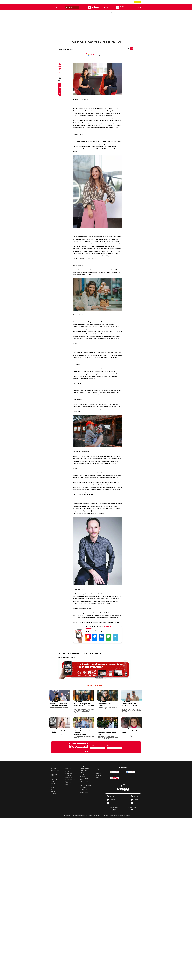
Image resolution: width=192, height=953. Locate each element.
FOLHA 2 (99, 13)
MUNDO (117, 13)
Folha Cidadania (69, 777)
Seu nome (92, 745)
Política (53, 785)
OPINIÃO (127, 13)
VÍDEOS (139, 13)
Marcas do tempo (84, 792)
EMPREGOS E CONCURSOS (77, 13)
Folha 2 (52, 781)
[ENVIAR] (123, 748)
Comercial (82, 772)
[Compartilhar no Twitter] (60, 90)
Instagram (98, 773)
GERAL (122, 13)
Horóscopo (82, 776)
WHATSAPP (53, 13)
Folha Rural (53, 793)
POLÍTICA (111, 13)
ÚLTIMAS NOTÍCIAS (60, 13)
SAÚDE (86, 13)
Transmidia (68, 775)
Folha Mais (67, 771)
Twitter (97, 777)
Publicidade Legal (84, 787)
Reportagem (68, 773)
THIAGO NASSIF (62, 37)
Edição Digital (83, 770)
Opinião (53, 791)
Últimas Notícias (55, 770)
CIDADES (68, 13)
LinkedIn (98, 771)
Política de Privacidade (85, 785)
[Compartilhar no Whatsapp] (60, 93)
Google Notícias (98, 769)
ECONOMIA (105, 13)
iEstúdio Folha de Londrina (84, 779)
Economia (53, 783)
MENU (55, 7)
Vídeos (52, 795)
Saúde (52, 777)
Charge (82, 774)
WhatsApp (53, 768)
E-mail (108, 745)
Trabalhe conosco (84, 781)
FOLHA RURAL (133, 13)
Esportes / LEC (54, 779)
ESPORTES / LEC (92, 13)
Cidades (53, 772)
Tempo (81, 783)
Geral (52, 789)
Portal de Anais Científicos (83, 790)
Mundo (52, 787)
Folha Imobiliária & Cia (69, 769)
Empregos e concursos (54, 775)
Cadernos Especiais (70, 779)
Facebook (98, 775)
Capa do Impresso (84, 768)
